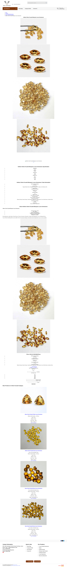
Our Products (7, 8)
